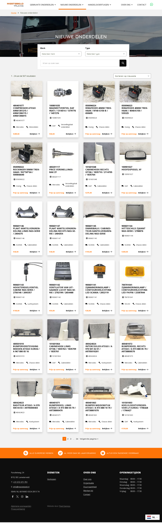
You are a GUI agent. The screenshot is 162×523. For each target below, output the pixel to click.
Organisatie (88, 483)
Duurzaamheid (90, 487)
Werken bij (88, 490)
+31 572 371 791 (20, 482)
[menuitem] (43, 5)
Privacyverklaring (18, 509)
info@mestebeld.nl (21, 487)
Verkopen (51, 479)
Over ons (87, 479)
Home (13, 13)
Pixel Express (64, 506)
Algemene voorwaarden (21, 506)
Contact (86, 494)
